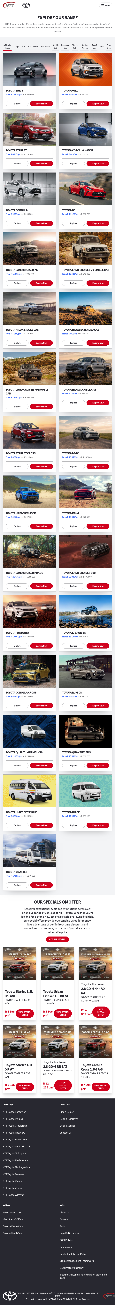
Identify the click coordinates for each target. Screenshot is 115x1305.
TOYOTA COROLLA (16, 210)
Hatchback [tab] (45, 46)
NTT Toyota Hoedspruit (15, 1139)
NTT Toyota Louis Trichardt (17, 1146)
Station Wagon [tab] (85, 46)
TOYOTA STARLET (16, 150)
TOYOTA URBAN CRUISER (21, 513)
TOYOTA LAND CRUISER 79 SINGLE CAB (85, 270)
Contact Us (66, 1132)
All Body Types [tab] (7, 46)
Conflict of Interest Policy (73, 1254)
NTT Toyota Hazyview (14, 1132)
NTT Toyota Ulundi (12, 1181)
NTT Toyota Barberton (14, 1111)
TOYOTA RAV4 (70, 513)
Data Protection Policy (71, 1267)
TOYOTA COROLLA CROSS (21, 692)
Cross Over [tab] (109, 46)
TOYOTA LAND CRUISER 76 (22, 270)
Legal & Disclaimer (69, 1233)
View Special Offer (25, 1013)
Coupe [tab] (16, 46)
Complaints (66, 1247)
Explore (17, 103)
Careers (64, 1219)
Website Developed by (48, 1298)
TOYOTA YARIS (14, 90)
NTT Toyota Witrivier (13, 1194)
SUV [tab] (23, 46)
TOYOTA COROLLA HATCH (77, 150)
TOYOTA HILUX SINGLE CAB (22, 330)
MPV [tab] (102, 46)
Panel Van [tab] (94, 46)
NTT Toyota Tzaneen (13, 1174)
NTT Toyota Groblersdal (15, 1125)
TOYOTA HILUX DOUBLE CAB (79, 389)
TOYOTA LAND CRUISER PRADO (24, 573)
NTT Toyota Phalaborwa (15, 1160)
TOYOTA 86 (68, 210)
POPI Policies (66, 1240)
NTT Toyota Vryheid (13, 1188)
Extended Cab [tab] (65, 46)
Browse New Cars (12, 1212)
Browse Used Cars (12, 1233)
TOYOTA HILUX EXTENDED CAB (80, 330)
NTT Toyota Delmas (13, 1118)
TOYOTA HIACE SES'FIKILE (21, 812)
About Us (65, 1212)
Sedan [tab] (35, 46)
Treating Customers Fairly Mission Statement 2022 (83, 1276)
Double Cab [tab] (55, 46)
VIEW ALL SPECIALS (57, 939)
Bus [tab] (29, 46)
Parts (62, 1226)
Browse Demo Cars (13, 1226)
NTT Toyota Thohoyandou (16, 1167)
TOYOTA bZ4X (70, 453)
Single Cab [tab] (75, 46)
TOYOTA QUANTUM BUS (76, 752)
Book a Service (67, 1125)
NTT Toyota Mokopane (14, 1153)
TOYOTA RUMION (72, 692)
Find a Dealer (67, 1111)
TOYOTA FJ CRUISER (74, 633)
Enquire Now (41, 103)
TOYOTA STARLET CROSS (20, 453)
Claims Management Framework (77, 1260)
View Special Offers (13, 1219)
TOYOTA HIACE (71, 812)
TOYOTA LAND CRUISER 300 (79, 573)
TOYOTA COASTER (16, 872)
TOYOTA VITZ (70, 90)
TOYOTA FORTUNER (17, 633)
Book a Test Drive (69, 1118)
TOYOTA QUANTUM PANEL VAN (24, 752)
